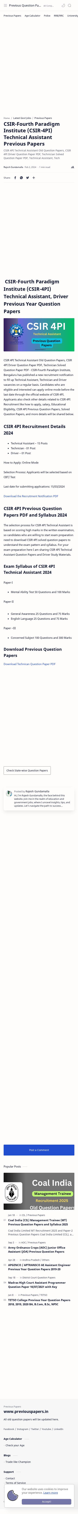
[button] (63, 5)
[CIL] (24, 1215)
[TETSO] (43, 1295)
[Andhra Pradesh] (31, 1260)
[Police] (47, 16)
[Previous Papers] (12, 16)
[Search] (69, 5)
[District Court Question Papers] (38, 1277)
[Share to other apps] (34, 177)
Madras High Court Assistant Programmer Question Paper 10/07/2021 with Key (37, 1285)
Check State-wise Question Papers (27, 770)
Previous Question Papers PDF (26, 5)
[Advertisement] (39, 70)
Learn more (50, 1492)
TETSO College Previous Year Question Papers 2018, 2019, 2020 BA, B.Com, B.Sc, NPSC (39, 1302)
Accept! (46, 1501)
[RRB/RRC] (59, 16)
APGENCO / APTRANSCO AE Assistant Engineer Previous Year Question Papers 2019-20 (39, 1267)
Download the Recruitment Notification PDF (31, 496)
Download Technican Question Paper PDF (30, 664)
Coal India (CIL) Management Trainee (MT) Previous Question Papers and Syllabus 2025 (38, 1222)
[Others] (45, 1260)
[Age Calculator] (32, 16)
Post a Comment (39, 1150)
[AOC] (24, 1242)
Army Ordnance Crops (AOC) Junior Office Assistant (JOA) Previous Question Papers (36, 1250)
